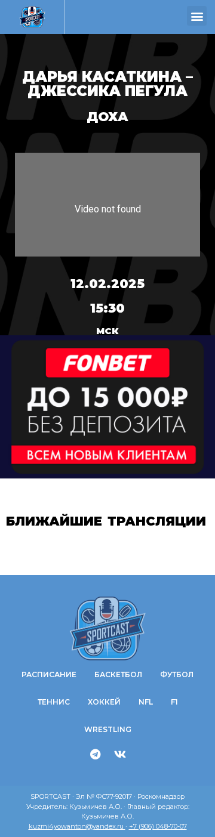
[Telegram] (95, 754)
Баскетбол (118, 674)
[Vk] (120, 754)
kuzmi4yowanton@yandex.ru (77, 826)
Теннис (54, 701)
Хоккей (104, 701)
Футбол (177, 674)
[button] (197, 16)
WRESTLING (107, 729)
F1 (174, 701)
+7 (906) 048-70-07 (158, 826)
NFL (146, 701)
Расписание (49, 674)
